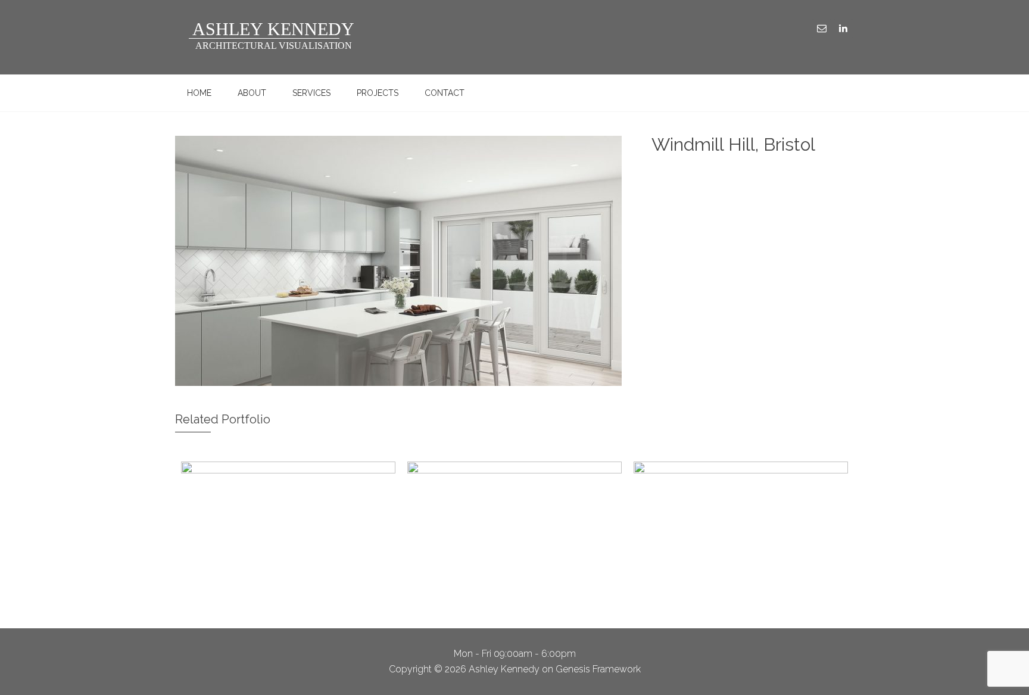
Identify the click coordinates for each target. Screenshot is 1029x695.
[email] (821, 28)
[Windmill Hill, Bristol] (398, 262)
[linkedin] (843, 28)
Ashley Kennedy (264, 37)
